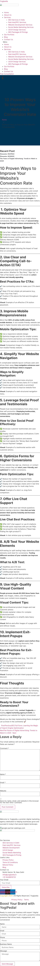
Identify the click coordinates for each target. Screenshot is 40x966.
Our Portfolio (9, 35)
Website (3, 791)
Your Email (4, 879)
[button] (20, 42)
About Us (7, 15)
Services (7, 17)
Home (6, 12)
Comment (4, 748)
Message (3, 951)
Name (3, 774)
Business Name (6, 944)
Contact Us (8, 39)
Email (3, 782)
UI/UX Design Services (17, 30)
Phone (2, 937)
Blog (6, 37)
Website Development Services (20, 25)
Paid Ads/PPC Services (17, 22)
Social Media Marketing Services (21, 27)
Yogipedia (4, 1)
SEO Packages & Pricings (18, 32)
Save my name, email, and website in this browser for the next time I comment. (19, 801)
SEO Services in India (16, 20)
